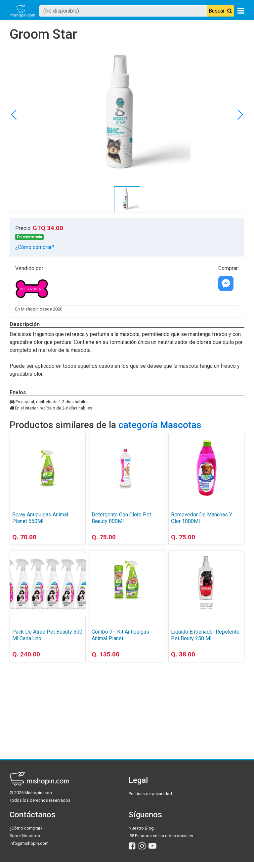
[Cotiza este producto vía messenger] (225, 283)
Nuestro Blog (141, 828)
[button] (239, 114)
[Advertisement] (48, 700)
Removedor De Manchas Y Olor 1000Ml (201, 517)
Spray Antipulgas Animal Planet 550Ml (40, 517)
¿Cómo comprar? (34, 247)
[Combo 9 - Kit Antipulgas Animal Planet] (127, 585)
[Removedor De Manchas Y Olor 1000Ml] (206, 468)
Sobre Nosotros (25, 835)
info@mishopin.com (29, 843)
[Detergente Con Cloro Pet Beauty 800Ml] (127, 468)
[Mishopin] (23, 10)
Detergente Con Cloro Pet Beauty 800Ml (121, 517)
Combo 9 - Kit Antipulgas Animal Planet (120, 635)
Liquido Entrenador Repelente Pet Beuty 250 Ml (205, 635)
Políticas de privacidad (150, 793)
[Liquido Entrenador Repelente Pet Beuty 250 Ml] (206, 585)
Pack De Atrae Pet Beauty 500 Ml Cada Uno (47, 635)
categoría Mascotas (159, 424)
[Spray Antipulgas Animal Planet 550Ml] (48, 468)
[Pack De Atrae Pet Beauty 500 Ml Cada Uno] (48, 585)
